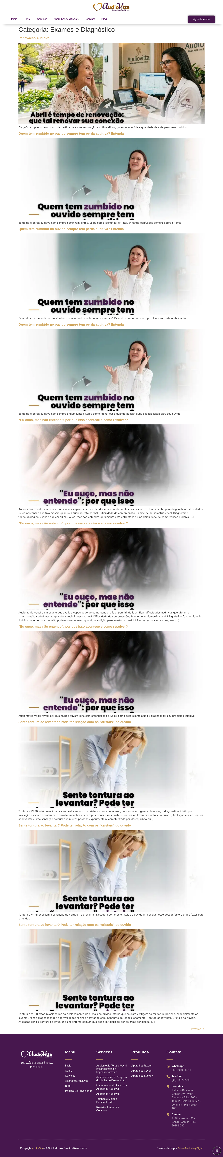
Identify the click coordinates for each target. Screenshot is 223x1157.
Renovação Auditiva (33, 38)
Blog (104, 19)
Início (14, 19)
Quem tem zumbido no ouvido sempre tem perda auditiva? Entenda (71, 133)
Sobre (27, 19)
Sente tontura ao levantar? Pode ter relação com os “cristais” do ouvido (74, 722)
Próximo (198, 1029)
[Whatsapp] (217, 1151)
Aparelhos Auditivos (65, 19)
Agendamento (201, 19)
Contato (90, 19)
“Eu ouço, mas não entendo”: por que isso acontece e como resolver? (73, 420)
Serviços (42, 19)
